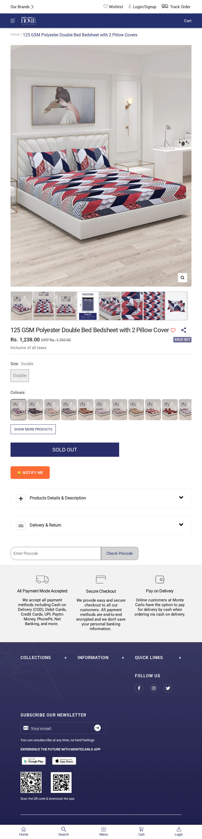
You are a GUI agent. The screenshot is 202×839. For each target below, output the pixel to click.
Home (15, 34)
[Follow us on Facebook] (142, 688)
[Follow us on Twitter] (171, 688)
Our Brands (20, 6)
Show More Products (33, 429)
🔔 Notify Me (30, 472)
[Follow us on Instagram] (156, 688)
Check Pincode (120, 553)
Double (19, 375)
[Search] (166, 20)
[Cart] (178, 20)
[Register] (97, 728)
